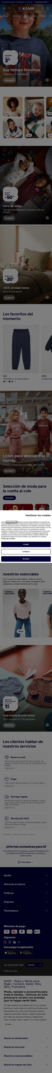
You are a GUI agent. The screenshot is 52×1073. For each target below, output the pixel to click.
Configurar (26, 551)
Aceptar (26, 544)
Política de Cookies (8, 538)
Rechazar (26, 559)
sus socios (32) (11, 522)
